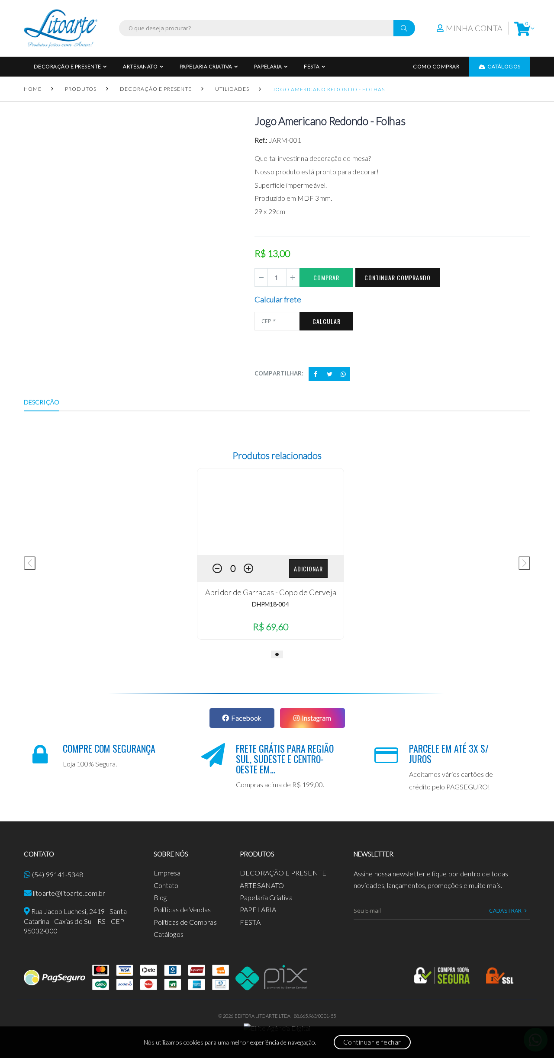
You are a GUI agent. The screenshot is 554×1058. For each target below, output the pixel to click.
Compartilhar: (278, 373)
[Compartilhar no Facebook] (315, 374)
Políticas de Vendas (182, 909)
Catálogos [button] (504, 66)
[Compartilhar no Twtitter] (329, 374)
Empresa (167, 873)
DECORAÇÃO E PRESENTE (67, 66)
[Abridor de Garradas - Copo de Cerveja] (270, 511)
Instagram (316, 718)
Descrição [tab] (41, 402)
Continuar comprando (397, 277)
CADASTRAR (505, 910)
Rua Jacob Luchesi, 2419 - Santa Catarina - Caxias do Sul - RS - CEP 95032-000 (75, 921)
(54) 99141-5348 (57, 874)
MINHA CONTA (474, 28)
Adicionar (308, 568)
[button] (522, 28)
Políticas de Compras (185, 922)
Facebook (246, 718)
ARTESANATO (140, 66)
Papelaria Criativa (206, 66)
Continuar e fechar (372, 1042)
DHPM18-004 (270, 604)
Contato (166, 885)
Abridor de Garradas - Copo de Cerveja (270, 592)
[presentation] (29, 563)
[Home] (60, 28)
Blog (160, 897)
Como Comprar (436, 66)
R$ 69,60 (270, 627)
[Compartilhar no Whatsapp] (343, 374)
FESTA (312, 66)
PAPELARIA (268, 66)
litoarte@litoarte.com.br (69, 893)
